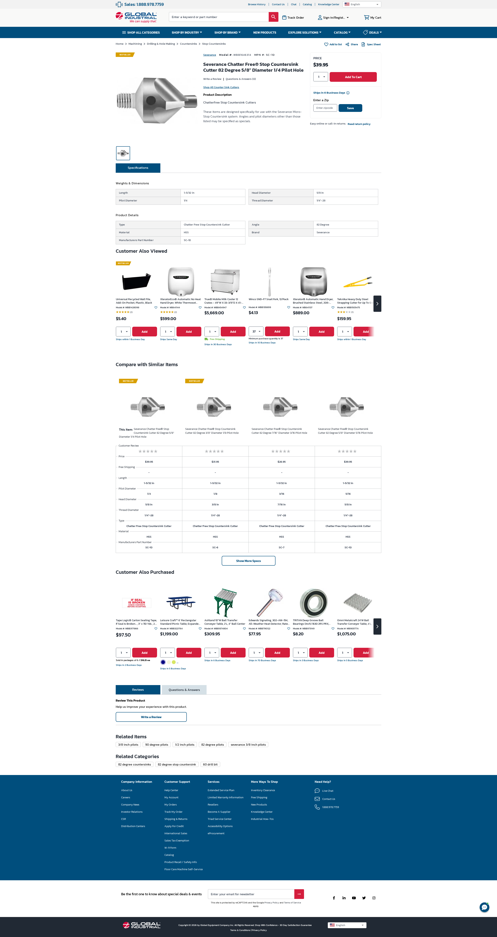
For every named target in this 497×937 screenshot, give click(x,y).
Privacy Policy (271, 902)
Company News (130, 805)
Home (119, 43)
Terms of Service (292, 902)
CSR (123, 819)
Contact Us (278, 4)
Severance (209, 55)
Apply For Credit (174, 826)
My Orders (170, 805)
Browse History (257, 4)
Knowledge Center (328, 4)
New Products (259, 805)
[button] (362, 4)
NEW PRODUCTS (264, 32)
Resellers (213, 805)
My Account (171, 797)
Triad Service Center (220, 819)
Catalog (307, 4)
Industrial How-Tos (262, 819)
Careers (125, 797)
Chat (293, 4)
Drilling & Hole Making (161, 43)
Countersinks (188, 43)
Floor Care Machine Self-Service (183, 869)
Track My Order (173, 812)
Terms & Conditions (240, 930)
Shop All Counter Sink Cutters (221, 87)
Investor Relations (131, 812)
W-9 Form (170, 848)
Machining (135, 43)
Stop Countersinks (214, 43)
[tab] (138, 168)
